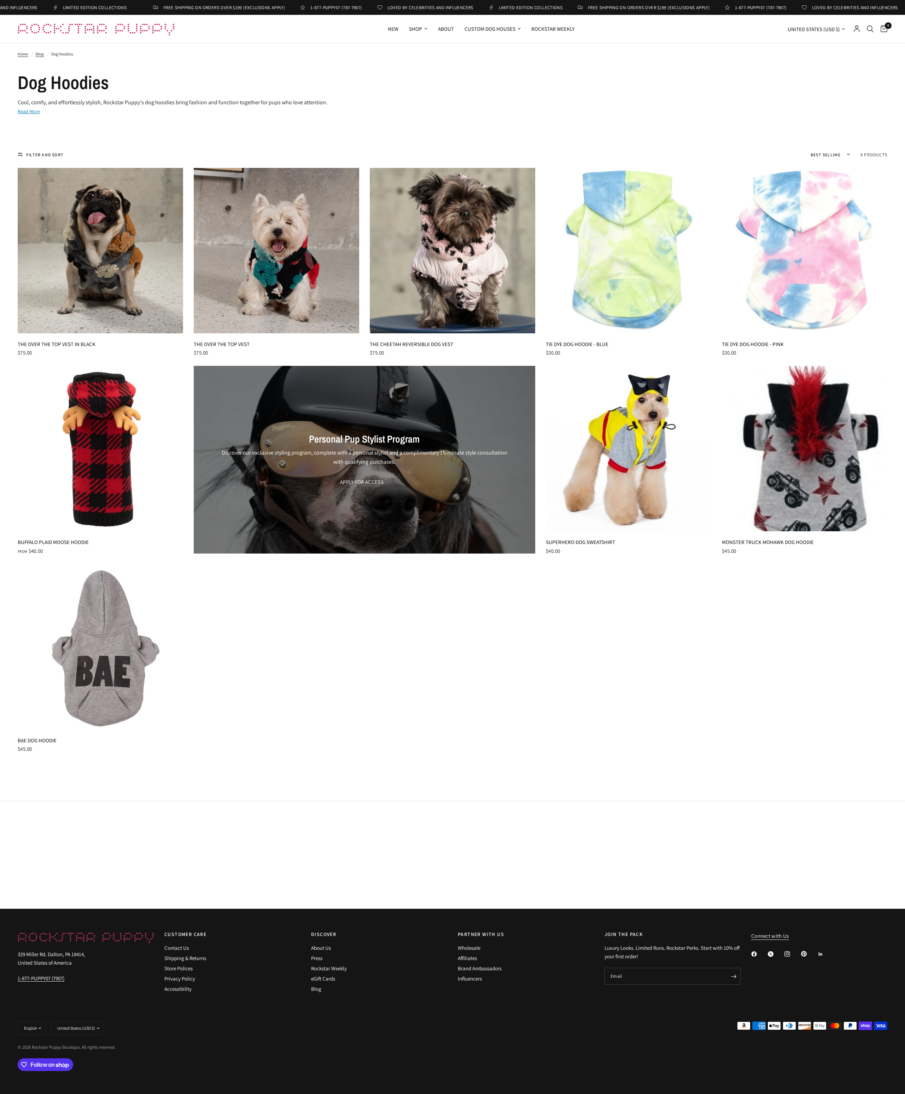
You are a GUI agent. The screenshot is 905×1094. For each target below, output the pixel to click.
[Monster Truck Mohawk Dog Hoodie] (804, 448)
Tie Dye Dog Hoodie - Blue (577, 344)
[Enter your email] (733, 976)
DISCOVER (323, 934)
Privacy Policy (179, 978)
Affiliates (467, 958)
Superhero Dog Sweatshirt (580, 542)
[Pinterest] (809, 953)
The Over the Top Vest (222, 344)
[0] (882, 29)
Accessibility (178, 988)
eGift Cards (323, 978)
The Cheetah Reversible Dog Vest (411, 344)
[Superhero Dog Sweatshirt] (628, 448)
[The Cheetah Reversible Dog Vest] (452, 250)
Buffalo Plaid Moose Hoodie (53, 542)
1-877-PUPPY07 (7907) (41, 978)
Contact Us (176, 947)
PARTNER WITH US (481, 934)
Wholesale (469, 947)
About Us (321, 947)
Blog (316, 988)
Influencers (470, 978)
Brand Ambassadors (480, 968)
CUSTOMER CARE (185, 934)
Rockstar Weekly (552, 28)
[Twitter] (775, 954)
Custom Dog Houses (490, 28)
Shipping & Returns (185, 958)
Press (316, 958)
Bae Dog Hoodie (37, 740)
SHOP (415, 28)
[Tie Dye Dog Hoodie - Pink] (804, 250)
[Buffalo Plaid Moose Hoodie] (100, 448)
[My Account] (856, 29)
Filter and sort (45, 154)
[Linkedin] (825, 954)
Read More (29, 111)
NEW (393, 28)
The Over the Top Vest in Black (56, 344)
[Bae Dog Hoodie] (100, 647)
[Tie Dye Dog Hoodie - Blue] (628, 250)
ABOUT (446, 28)
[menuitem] (393, 29)
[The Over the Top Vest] (276, 250)
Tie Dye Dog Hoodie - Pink (753, 344)
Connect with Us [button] (770, 936)
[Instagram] (792, 954)
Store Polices (178, 968)
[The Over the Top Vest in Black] (100, 250)
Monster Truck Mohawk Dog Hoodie (768, 542)
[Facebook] (759, 954)
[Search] (870, 29)
